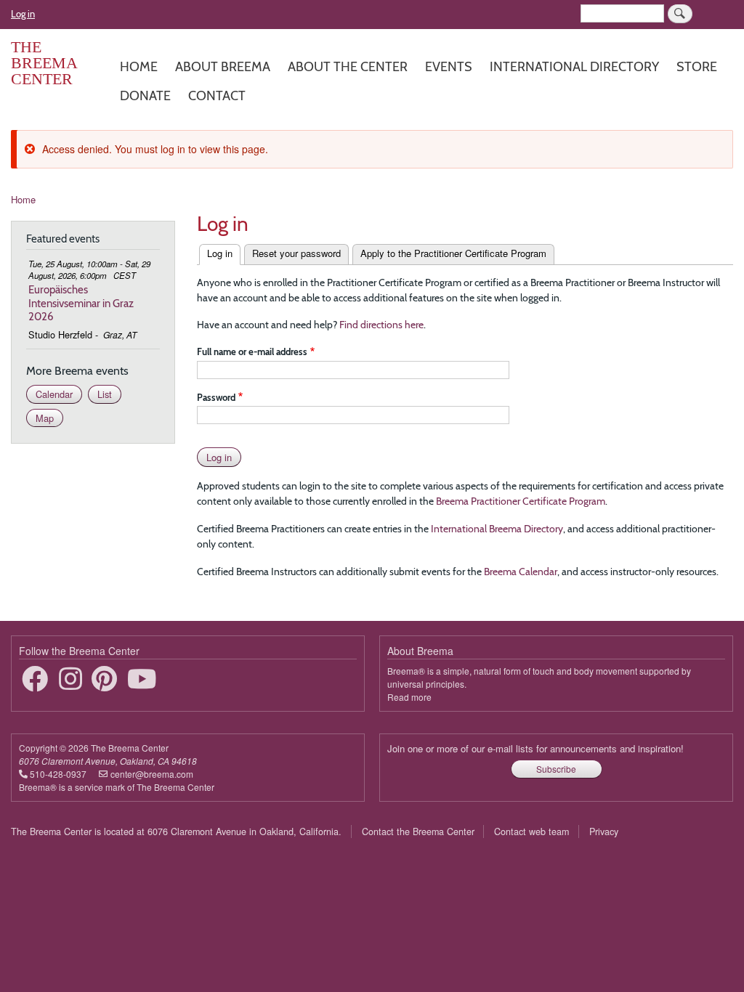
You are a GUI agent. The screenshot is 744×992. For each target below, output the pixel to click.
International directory (574, 66)
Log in (23, 14)
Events (448, 66)
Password (216, 397)
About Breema (222, 66)
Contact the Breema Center (418, 831)
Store (696, 66)
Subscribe (556, 769)
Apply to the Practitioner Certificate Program (453, 253)
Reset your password (296, 253)
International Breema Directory (497, 528)
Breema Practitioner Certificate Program (520, 501)
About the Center (348, 66)
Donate (145, 95)
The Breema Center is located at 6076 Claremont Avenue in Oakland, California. (176, 831)
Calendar (54, 394)
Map (45, 418)
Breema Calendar (520, 571)
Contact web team (531, 831)
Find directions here (381, 324)
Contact (217, 95)
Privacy (603, 831)
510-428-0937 (58, 774)
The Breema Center (44, 63)
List (104, 394)
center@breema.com (151, 774)
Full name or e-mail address (252, 351)
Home (139, 66)
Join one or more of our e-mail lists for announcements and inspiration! (535, 748)
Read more (409, 697)
